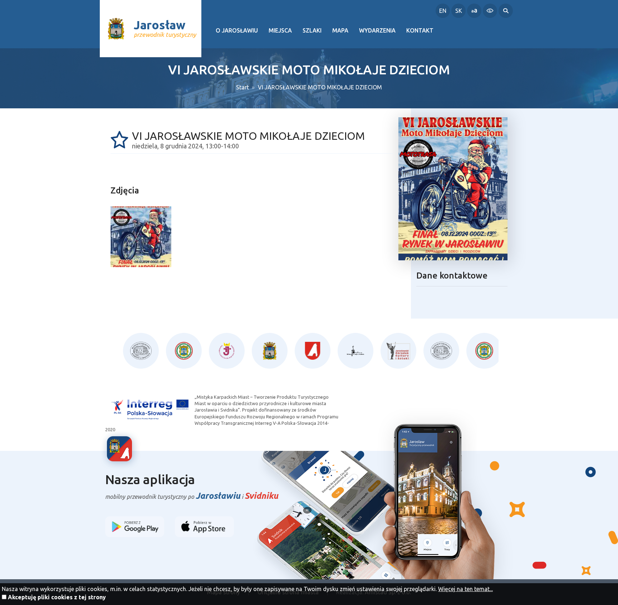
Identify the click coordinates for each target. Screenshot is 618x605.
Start (242, 87)
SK (458, 11)
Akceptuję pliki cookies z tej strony (57, 597)
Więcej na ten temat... (465, 589)
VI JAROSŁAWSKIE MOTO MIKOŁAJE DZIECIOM (320, 87)
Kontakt (419, 30)
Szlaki (312, 30)
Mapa (340, 30)
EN (442, 11)
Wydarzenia (377, 30)
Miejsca (280, 30)
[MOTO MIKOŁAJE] (141, 236)
